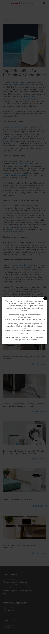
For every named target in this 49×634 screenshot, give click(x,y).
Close (45, 298)
